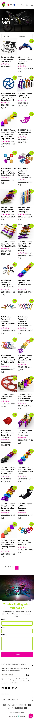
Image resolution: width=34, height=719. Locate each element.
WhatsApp (15, 614)
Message (4, 635)
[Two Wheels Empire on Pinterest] (13, 688)
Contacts (6, 694)
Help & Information (10, 699)
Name (3, 619)
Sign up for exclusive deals (14, 664)
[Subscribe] (27, 675)
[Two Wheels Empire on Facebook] (6, 688)
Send (17, 655)
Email (3, 627)
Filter (8, 36)
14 (12, 567)
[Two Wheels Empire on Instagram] (3, 688)
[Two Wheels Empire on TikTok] (16, 688)
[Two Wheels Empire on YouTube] (9, 688)
